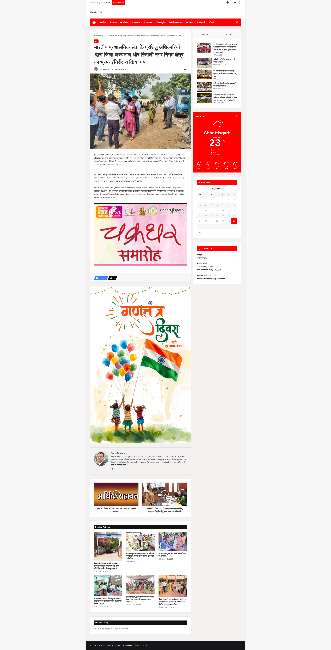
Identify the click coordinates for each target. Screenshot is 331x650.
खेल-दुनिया (162, 22)
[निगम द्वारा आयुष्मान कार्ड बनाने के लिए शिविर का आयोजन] (173, 541)
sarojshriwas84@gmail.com (213, 279)
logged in (108, 629)
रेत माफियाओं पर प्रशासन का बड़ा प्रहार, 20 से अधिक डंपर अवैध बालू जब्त (224, 73)
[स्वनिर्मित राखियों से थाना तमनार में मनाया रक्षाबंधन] (204, 63)
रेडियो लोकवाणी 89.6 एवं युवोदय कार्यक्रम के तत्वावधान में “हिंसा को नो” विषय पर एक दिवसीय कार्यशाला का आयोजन (172, 601)
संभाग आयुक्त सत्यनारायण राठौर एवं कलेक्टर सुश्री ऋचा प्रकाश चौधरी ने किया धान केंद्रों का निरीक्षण (140, 555)
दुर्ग (103, 35)
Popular (229, 34)
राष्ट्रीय (114, 22)
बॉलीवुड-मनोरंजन (177, 22)
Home (98, 35)
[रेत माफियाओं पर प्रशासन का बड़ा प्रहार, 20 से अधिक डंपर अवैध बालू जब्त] (204, 74)
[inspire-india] (96, 11)
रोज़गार (190, 22)
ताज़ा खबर (148, 22)
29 (229, 221)
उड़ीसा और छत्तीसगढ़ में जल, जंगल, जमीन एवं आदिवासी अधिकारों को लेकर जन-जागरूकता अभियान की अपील (225, 97)
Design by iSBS (142, 645)
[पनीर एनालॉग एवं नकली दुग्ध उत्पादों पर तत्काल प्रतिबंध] (204, 87)
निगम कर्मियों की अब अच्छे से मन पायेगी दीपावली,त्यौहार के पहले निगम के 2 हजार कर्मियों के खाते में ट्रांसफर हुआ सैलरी (106, 565)
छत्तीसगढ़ (125, 22)
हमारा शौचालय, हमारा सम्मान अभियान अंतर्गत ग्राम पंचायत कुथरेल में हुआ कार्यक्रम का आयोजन (140, 599)
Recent (205, 34)
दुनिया (104, 22)
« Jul (199, 233)
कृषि (212, 22)
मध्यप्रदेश (136, 22)
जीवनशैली (201, 22)
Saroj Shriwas (104, 69)
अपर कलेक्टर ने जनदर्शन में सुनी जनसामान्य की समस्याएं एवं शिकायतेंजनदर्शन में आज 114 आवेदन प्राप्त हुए (108, 600)
